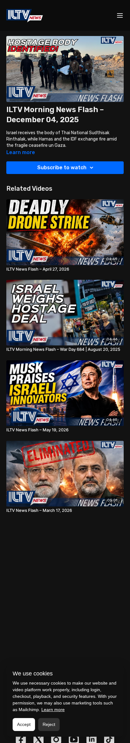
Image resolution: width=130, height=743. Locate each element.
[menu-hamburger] (120, 16)
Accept (24, 724)
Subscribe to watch (61, 168)
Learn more (53, 709)
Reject (49, 724)
